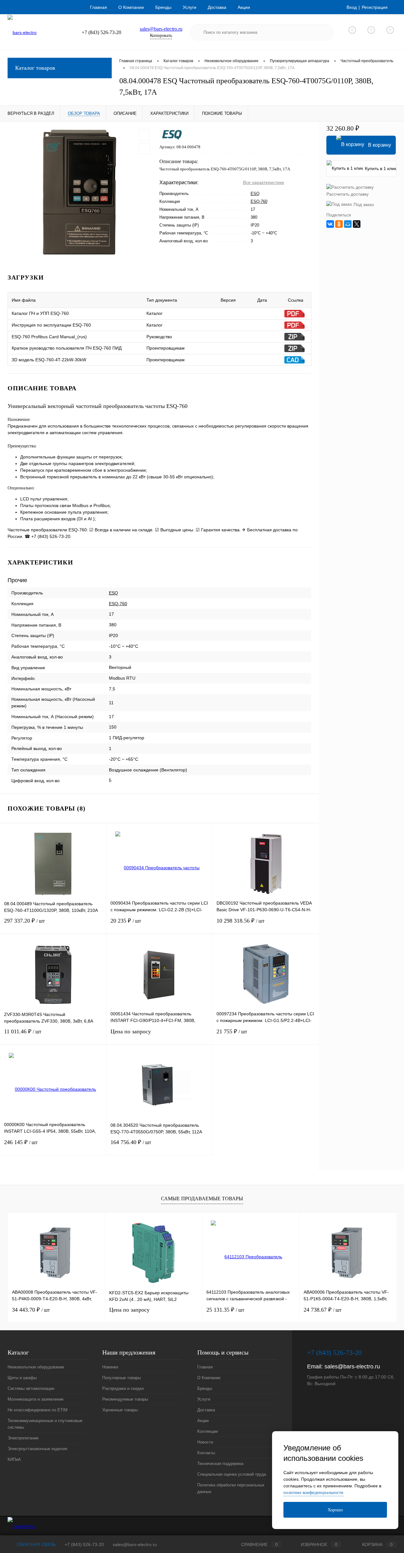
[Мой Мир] (348, 224)
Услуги (189, 7)
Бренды (163, 7)
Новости (205, 1442)
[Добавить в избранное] (144, 134)
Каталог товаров (35, 68)
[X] (356, 224)
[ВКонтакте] (330, 224)
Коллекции (207, 1431)
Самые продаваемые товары (202, 1198)
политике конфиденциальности (313, 1492)
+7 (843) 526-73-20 (84, 1544)
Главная (98, 7)
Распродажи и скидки (123, 1388)
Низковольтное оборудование (36, 1367)
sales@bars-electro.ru (161, 29)
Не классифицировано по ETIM (38, 1410)
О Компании (131, 7)
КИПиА (14, 1459)
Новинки (110, 1367)
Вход (352, 7)
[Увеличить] (79, 192)
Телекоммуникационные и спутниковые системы (45, 1424)
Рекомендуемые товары (125, 1399)
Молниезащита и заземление (35, 1399)
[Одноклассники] (339, 224)
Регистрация (375, 7)
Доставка (217, 7)
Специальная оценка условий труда (231, 1474)
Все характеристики (263, 182)
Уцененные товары (120, 1410)
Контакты (206, 1452)
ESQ (255, 193)
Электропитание (23, 1438)
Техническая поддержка (220, 1463)
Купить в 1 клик (380, 168)
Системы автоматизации (31, 1388)
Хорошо (335, 1510)
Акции (244, 7)
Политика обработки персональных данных (230, 1488)
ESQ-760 (259, 201)
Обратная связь (35, 1544)
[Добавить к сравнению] (144, 148)
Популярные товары (121, 1377)
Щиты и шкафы (22, 1377)
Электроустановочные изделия (37, 1448)
